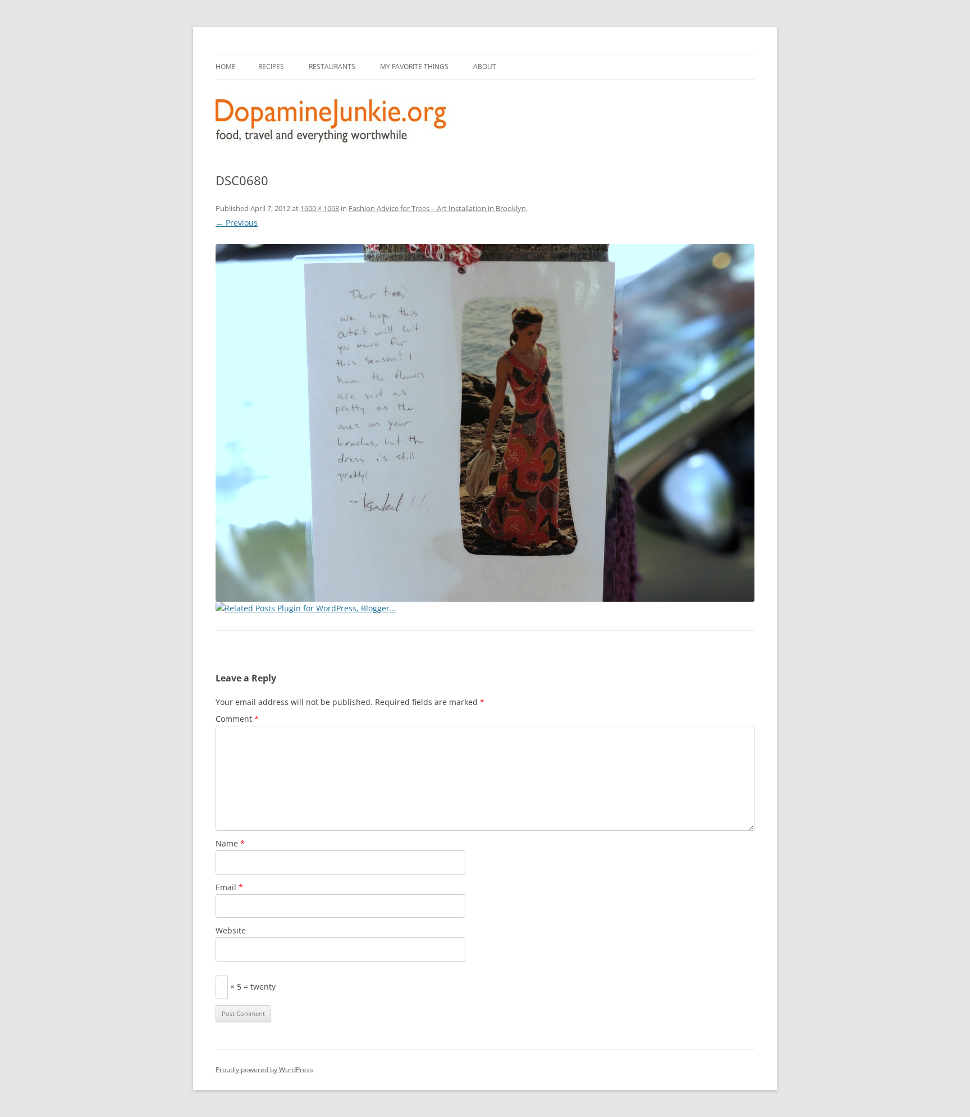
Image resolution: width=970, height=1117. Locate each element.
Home (226, 66)
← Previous (237, 222)
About (484, 66)
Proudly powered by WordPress (264, 1069)
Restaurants (332, 66)
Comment (237, 718)
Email (229, 887)
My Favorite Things (414, 66)
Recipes (271, 66)
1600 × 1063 (319, 208)
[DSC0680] (485, 423)
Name (230, 843)
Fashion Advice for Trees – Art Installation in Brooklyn (437, 208)
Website (231, 930)
